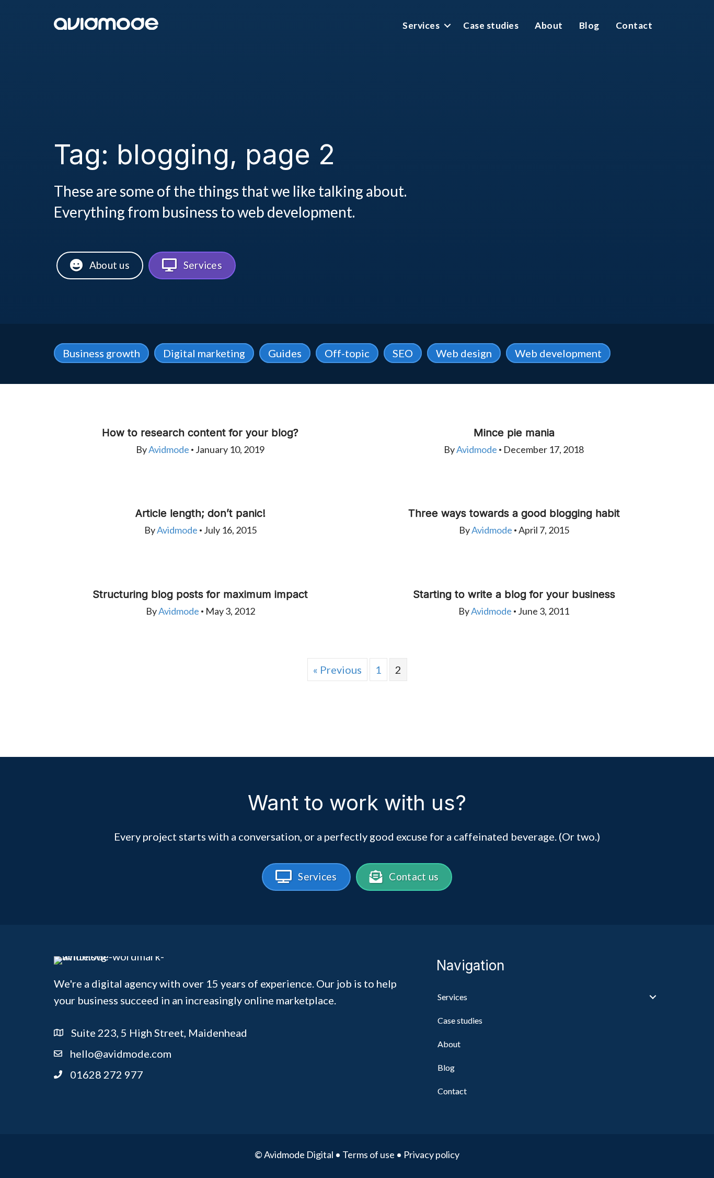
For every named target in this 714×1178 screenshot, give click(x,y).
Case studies (491, 25)
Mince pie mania (514, 432)
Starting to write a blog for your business (514, 594)
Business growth (101, 353)
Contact (634, 25)
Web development (558, 353)
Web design (464, 353)
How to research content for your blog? (200, 432)
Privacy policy (431, 1154)
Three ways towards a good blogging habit (514, 513)
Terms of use (368, 1154)
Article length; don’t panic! (200, 513)
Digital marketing (204, 353)
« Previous (337, 669)
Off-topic (347, 353)
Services (421, 25)
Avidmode (168, 449)
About (549, 25)
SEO (403, 353)
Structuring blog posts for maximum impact (200, 594)
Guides (285, 353)
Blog (589, 25)
